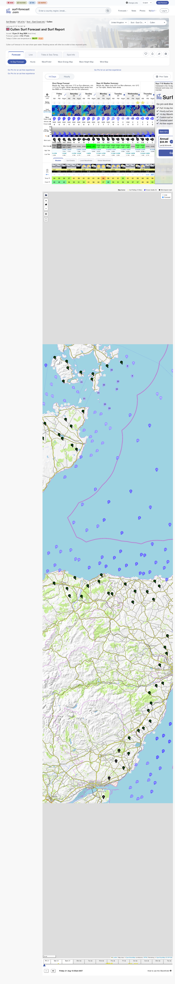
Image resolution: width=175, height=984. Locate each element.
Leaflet (115, 957)
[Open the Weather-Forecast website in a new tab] (42, 2)
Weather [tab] (58, 160)
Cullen (49, 21)
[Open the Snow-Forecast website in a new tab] (10, 2)
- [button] (46, 208)
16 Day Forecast (17, 61)
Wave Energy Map (65, 61)
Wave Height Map (86, 61)
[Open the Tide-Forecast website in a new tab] (32, 2)
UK (21, 21)
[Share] (159, 53)
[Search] (107, 10)
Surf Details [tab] (71, 160)
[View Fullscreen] (46, 220)
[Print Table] (165, 53)
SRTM (145, 957)
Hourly (32, 61)
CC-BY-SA (169, 957)
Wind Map (104, 61)
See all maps (47, 112)
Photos (142, 10)
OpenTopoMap (160, 957)
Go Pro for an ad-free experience (21, 70)
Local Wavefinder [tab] (86, 160)
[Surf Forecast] (17, 10)
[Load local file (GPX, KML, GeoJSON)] (46, 195)
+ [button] (46, 200)
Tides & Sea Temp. (49, 54)
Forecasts (122, 10)
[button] (82, 578)
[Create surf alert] (152, 53)
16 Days (52, 76)
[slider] (44, 965)
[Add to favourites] (145, 53)
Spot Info (71, 54)
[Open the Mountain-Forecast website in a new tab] (21, 2)
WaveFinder (47, 61)
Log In (164, 10)
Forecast (16, 54)
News (134, 10)
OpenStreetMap (130, 957)
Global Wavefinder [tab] (104, 160)
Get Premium (162, 3)
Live (31, 54)
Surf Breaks (11, 21)
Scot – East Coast (36, 21)
